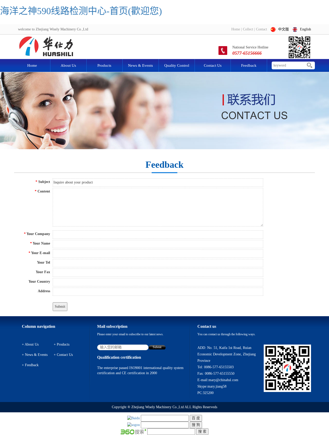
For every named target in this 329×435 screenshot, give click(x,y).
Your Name (40, 243)
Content (42, 191)
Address (44, 291)
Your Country (39, 281)
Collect (248, 29)
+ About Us (30, 344)
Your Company (37, 234)
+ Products (61, 344)
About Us (68, 65)
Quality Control (176, 65)
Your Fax (43, 272)
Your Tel (43, 262)
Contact (261, 29)
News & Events (140, 65)
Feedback (249, 65)
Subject (42, 182)
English (305, 29)
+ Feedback (30, 365)
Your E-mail (39, 253)
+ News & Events (35, 355)
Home (235, 29)
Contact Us (213, 65)
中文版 (283, 29)
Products (104, 65)
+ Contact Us (63, 355)
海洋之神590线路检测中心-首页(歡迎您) (81, 11)
